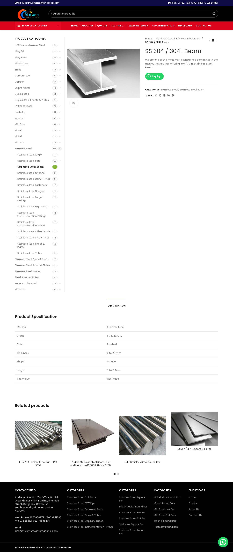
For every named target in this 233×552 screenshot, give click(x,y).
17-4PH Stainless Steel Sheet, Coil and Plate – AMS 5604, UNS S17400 (90, 463)
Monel (18, 130)
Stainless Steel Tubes (29, 253)
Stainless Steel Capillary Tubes (85, 521)
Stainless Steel (164, 38)
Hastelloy (20, 112)
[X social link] (160, 95)
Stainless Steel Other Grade (33, 231)
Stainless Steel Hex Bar (132, 512)
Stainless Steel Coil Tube (81, 497)
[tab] (117, 304)
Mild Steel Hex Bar (164, 509)
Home (149, 38)
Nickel (18, 136)
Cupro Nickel (22, 88)
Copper (19, 81)
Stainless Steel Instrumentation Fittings (31, 214)
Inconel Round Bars (165, 521)
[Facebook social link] (156, 95)
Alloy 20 (19, 51)
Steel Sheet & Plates (27, 277)
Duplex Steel (22, 94)
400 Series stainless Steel (30, 45)
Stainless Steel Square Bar (132, 499)
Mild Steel (20, 124)
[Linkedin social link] (168, 95)
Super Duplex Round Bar (133, 506)
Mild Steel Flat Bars (165, 515)
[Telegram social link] (173, 95)
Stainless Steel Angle (29, 154)
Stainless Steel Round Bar (131, 532)
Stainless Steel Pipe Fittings (33, 237)
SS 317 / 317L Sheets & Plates (194, 449)
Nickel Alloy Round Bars (167, 497)
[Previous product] (209, 40)
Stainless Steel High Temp (32, 206)
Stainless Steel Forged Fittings (30, 198)
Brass (18, 69)
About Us (193, 509)
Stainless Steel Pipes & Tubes (32, 259)
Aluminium (21, 63)
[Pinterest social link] (164, 95)
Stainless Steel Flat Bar (132, 518)
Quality (192, 503)
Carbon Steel (22, 75)
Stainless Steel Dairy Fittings (33, 179)
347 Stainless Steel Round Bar (142, 462)
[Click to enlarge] (74, 103)
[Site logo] (30, 13)
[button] (223, 542)
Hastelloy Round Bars (166, 527)
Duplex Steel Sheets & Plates (32, 100)
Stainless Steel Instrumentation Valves (31, 223)
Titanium (20, 289)
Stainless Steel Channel (31, 173)
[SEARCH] (214, 14)
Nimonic (20, 142)
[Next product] (216, 40)
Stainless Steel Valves (27, 271)
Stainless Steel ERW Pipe (81, 503)
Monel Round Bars (164, 503)
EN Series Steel (23, 106)
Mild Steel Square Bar (131, 524)
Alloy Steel (21, 57)
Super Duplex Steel (26, 283)
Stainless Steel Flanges (30, 191)
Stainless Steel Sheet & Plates (31, 245)
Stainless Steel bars (28, 160)
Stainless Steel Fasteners (32, 185)
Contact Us (195, 515)
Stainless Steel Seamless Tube (85, 509)
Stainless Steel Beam (188, 38)
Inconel (19, 118)
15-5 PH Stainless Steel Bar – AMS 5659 (38, 463)
